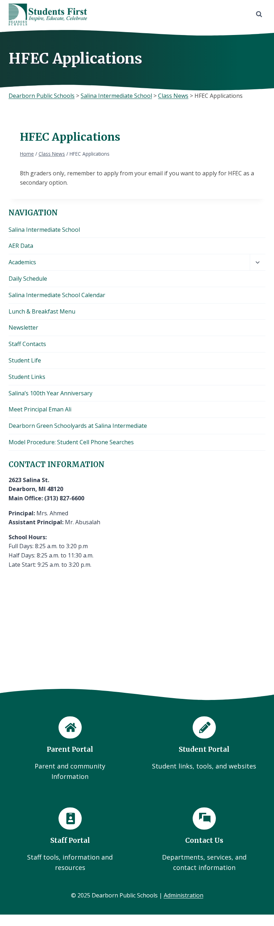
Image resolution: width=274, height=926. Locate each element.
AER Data (21, 246)
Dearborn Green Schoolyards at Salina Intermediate (78, 426)
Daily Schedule (28, 278)
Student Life (25, 360)
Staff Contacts (27, 344)
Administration (183, 895)
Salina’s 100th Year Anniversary (50, 393)
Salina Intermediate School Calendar (57, 295)
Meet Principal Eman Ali (40, 409)
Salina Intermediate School (44, 230)
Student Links (27, 377)
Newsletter (23, 327)
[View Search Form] (259, 14)
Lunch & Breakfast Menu (42, 311)
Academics (22, 262)
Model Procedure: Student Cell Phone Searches (71, 442)
